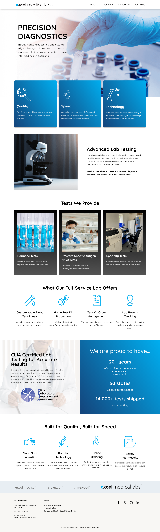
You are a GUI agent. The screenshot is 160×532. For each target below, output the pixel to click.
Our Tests (108, 4)
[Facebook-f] (118, 503)
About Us (95, 4)
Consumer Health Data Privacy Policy (60, 511)
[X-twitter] (125, 503)
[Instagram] (131, 503)
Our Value (139, 4)
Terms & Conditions (52, 505)
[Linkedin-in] (138, 503)
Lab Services (123, 4)
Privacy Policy (49, 508)
